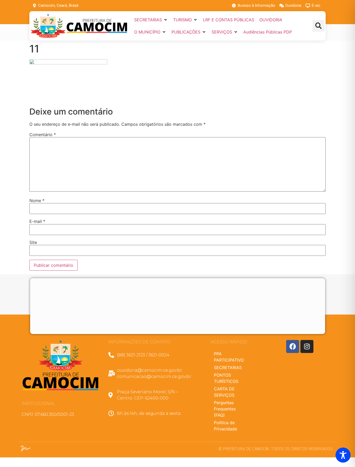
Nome (36, 200)
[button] (151, 19)
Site (33, 242)
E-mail (37, 221)
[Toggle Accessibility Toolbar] (343, 455)
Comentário (42, 134)
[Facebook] (292, 346)
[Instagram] (306, 346)
